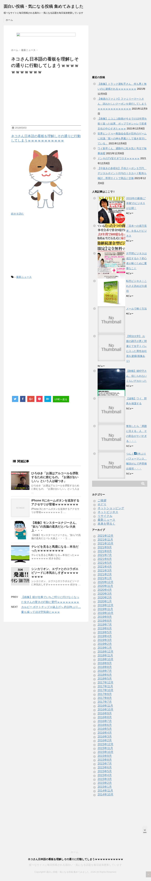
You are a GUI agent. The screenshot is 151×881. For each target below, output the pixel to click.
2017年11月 (105, 686)
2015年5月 (105, 771)
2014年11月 (105, 790)
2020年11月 (105, 586)
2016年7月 (105, 721)
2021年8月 (105, 551)
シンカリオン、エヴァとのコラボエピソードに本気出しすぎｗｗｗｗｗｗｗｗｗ (54, 572)
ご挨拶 (102, 500)
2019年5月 (105, 632)
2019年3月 (105, 640)
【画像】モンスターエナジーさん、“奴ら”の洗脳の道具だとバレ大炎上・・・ (54, 526)
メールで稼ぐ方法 (136, 308)
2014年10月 (105, 794)
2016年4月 (105, 732)
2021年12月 (105, 535)
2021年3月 (105, 570)
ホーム (9, 20)
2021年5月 (105, 562)
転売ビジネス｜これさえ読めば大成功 (136, 286)
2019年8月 (105, 620)
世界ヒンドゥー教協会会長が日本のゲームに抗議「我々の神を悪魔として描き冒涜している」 (122, 138)
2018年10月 (105, 659)
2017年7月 (105, 701)
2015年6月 (105, 767)
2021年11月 (105, 539)
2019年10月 (105, 613)
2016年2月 (105, 740)
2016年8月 (105, 717)
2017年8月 (105, 698)
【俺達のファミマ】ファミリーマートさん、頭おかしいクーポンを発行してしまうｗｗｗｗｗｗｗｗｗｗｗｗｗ (122, 103)
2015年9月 (105, 755)
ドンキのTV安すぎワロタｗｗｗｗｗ (119, 158)
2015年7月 (105, 763)
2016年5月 (105, 728)
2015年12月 (105, 744)
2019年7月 (105, 624)
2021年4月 (105, 566)
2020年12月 (105, 582)
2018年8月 (105, 667)
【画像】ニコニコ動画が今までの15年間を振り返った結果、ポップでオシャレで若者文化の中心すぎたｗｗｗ (122, 123)
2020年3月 (105, 593)
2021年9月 (105, 547)
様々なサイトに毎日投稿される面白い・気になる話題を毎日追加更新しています (75, 864)
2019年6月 (105, 628)
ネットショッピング (111, 508)
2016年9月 (105, 713)
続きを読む (17, 213)
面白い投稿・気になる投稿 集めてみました (44, 6)
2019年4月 (105, 636)
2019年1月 (105, 647)
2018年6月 (105, 674)
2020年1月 (105, 601)
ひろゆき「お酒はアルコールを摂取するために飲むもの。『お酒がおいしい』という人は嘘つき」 (54, 477)
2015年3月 (105, 779)
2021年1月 (105, 578)
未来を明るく (106, 523)
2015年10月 (105, 752)
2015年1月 (105, 786)
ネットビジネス (108, 512)
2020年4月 (105, 589)
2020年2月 (105, 597)
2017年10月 (105, 690)
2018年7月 (105, 670)
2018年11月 (105, 655)
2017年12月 (105, 682)
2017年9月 (105, 694)
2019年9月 (105, 616)
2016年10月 (105, 709)
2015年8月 (105, 759)
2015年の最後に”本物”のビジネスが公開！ (136, 203)
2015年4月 (105, 775)
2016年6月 (105, 725)
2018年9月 (105, 663)
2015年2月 (105, 782)
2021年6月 (105, 558)
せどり (102, 504)
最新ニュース (24, 276)
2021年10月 (105, 543)
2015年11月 (105, 748)
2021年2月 (105, 574)
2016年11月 (105, 705)
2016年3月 (105, 736)
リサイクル (105, 515)
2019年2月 (105, 643)
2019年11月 (105, 609)
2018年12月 (105, 651)
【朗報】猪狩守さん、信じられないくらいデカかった (136, 375)
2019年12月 (105, 605)
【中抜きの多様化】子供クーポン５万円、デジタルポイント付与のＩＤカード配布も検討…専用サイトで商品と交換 (122, 173)
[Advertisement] (46, 245)
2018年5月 (105, 678)
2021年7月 (105, 555)
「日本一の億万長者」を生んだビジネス (136, 230)
